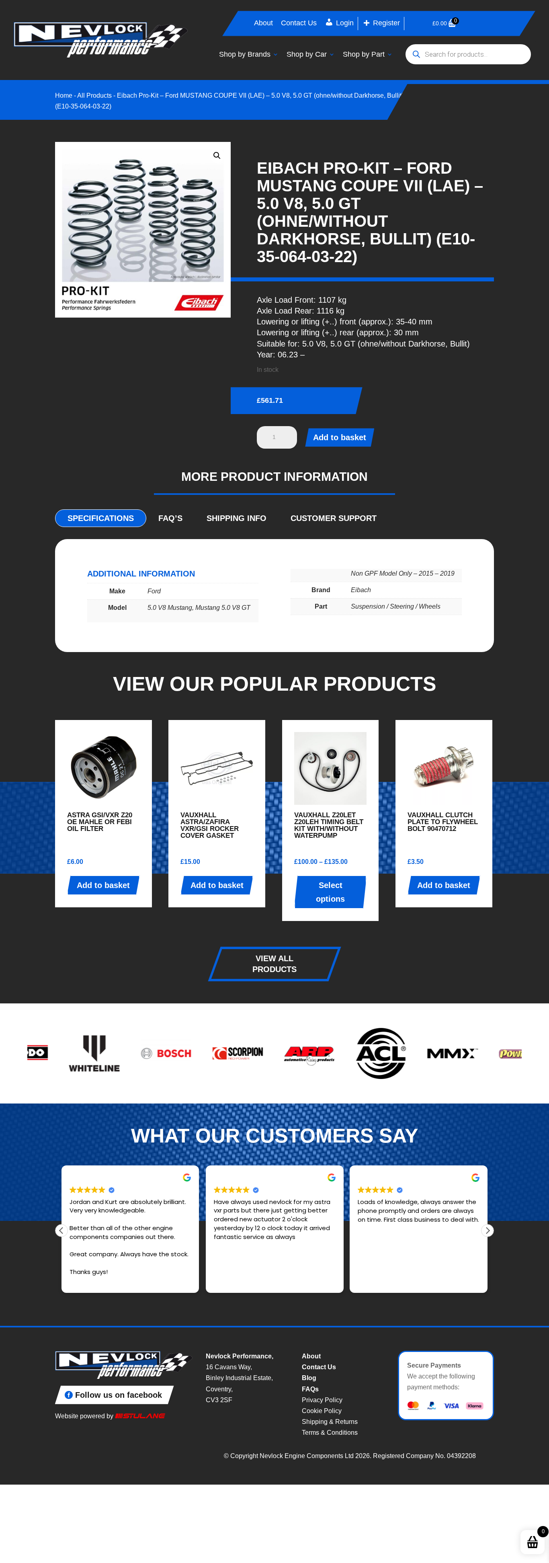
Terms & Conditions (330, 1432)
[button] (217, 155)
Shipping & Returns (330, 1421)
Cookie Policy (322, 1410)
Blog (309, 1377)
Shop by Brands (244, 54)
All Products (94, 95)
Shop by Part (364, 54)
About (263, 23)
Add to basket (339, 437)
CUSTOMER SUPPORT (334, 518)
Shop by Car (307, 54)
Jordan (81, 1177)
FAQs (310, 1389)
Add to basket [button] (103, 885)
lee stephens (235, 1177)
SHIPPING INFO (236, 518)
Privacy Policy (322, 1400)
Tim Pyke (372, 1177)
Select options (330, 892)
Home (63, 95)
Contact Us (299, 23)
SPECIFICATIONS (101, 518)
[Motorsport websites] (140, 1416)
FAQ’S (170, 518)
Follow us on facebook (118, 1395)
